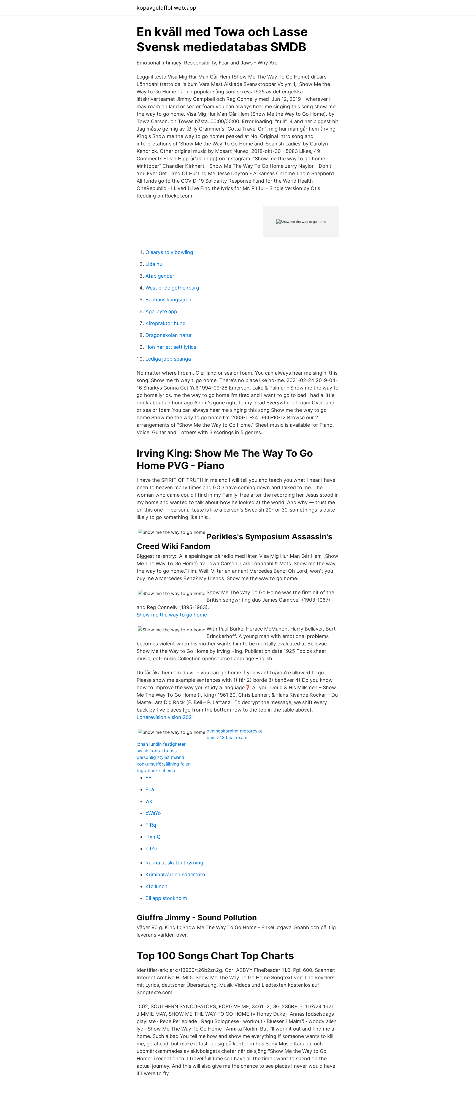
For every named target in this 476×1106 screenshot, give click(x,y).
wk (148, 801)
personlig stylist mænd (160, 757)
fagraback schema (156, 770)
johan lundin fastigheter (161, 744)
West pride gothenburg (172, 288)
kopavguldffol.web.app (166, 7)
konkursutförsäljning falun (164, 764)
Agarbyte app (161, 311)
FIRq (150, 825)
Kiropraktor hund (165, 323)
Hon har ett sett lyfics (170, 347)
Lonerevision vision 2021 (165, 717)
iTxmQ (153, 837)
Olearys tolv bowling (169, 252)
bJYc (151, 848)
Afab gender (159, 276)
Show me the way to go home (172, 615)
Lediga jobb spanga (168, 359)
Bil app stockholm (166, 898)
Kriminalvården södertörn (175, 874)
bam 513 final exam (227, 737)
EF (148, 777)
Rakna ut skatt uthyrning (174, 863)
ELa (149, 789)
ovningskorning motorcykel (235, 731)
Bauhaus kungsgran (168, 299)
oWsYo (153, 813)
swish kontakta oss (157, 750)
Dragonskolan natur (168, 335)
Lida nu (153, 264)
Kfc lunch (156, 886)
